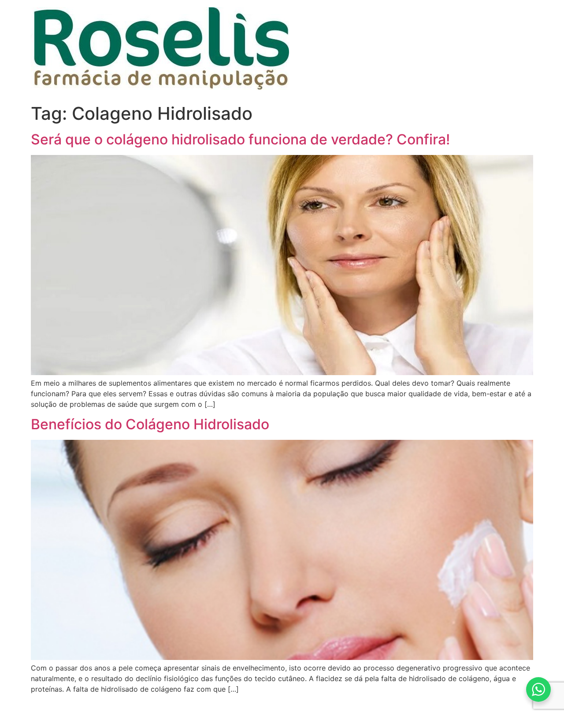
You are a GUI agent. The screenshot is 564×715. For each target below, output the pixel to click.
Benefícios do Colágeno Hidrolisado (150, 424)
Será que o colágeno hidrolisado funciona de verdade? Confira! (240, 139)
